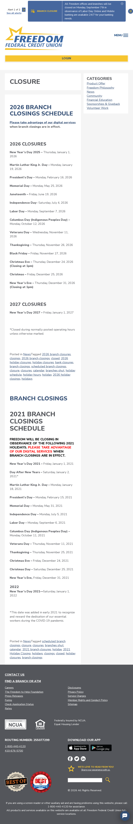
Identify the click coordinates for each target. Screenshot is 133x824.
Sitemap (72, 704)
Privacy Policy (76, 692)
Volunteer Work (97, 108)
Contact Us (14, 675)
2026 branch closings (36, 358)
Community (94, 96)
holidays (27, 379)
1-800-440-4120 (15, 746)
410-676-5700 (14, 751)
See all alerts (14, 13)
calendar (38, 370)
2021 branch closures (36, 649)
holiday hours (32, 375)
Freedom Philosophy (100, 88)
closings (15, 358)
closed (55, 358)
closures (26, 370)
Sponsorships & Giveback (103, 104)
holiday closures (43, 362)
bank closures (64, 362)
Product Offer (96, 83)
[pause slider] (130, 11)
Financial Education (99, 100)
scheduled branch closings (48, 366)
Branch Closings (38, 398)
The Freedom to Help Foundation (24, 692)
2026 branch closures (56, 354)
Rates (8, 708)
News (27, 354)
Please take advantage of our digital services (43, 122)
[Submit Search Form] (107, 780)
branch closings (20, 366)
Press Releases (14, 696)
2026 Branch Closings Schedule (41, 110)
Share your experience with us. (95, 769)
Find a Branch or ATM (23, 681)
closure (14, 370)
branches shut (55, 370)
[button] (125, 816)
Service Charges (77, 696)
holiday (47, 375)
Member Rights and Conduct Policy (88, 700)
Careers (9, 688)
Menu (118, 35)
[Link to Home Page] (38, 38)
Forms (8, 700)
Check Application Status (19, 704)
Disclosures (74, 688)
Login (66, 58)
